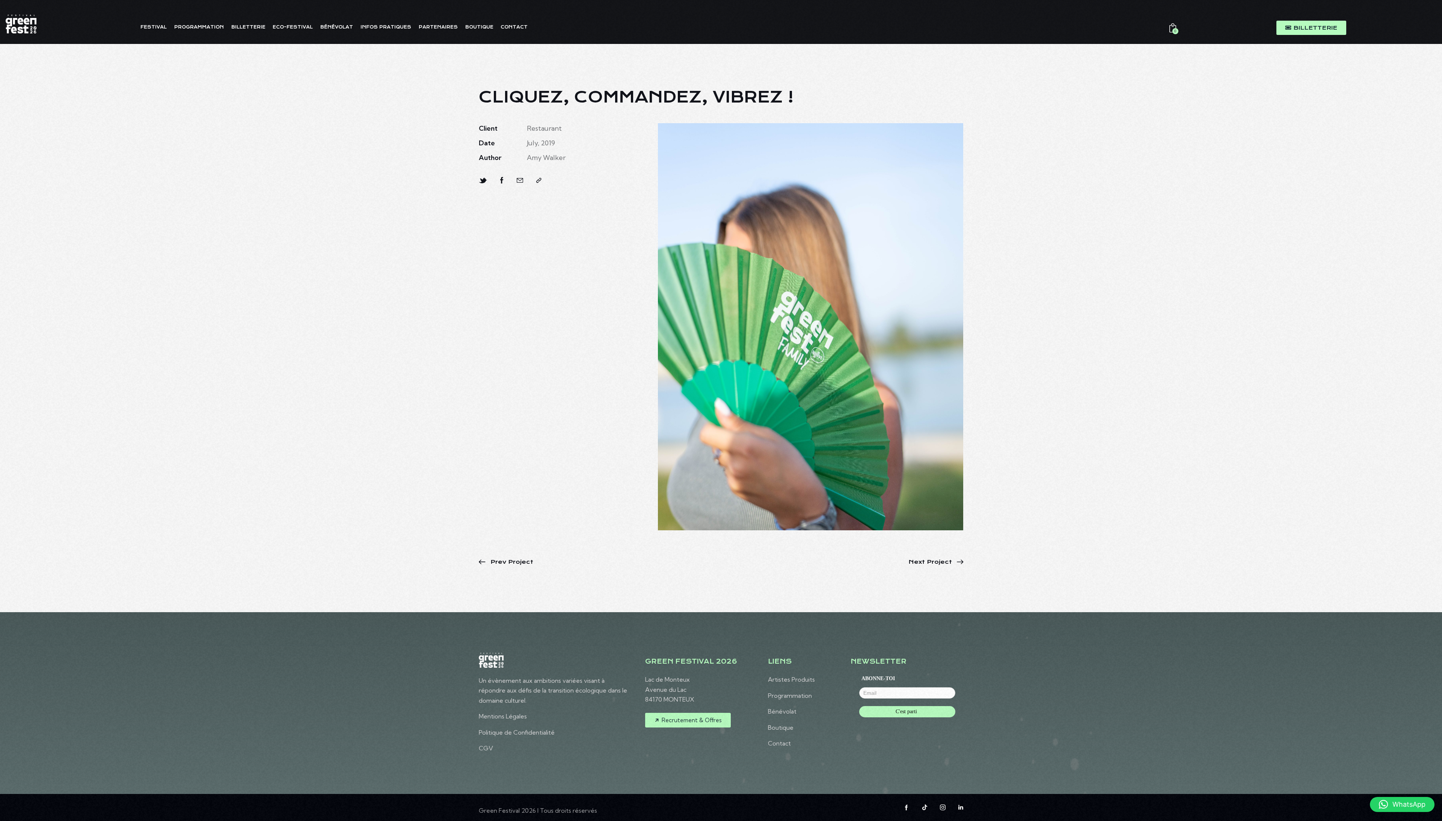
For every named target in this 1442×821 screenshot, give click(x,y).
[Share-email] (520, 180)
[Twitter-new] (483, 180)
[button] (539, 180)
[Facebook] (502, 180)
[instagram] (942, 807)
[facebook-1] (906, 807)
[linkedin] (960, 807)
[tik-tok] (924, 807)
